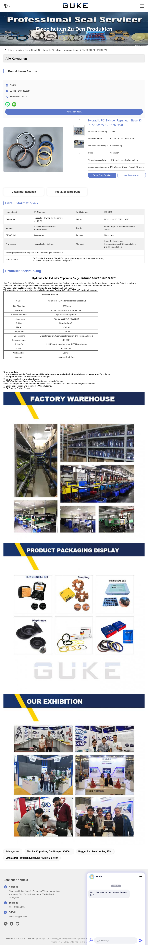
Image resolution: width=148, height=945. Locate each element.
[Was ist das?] (7, 104)
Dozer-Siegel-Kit (32, 50)
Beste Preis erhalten (102, 175)
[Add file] (91, 940)
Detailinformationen (24, 191)
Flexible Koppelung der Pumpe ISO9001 (49, 851)
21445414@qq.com (20, 91)
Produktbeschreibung (67, 191)
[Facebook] (12, 924)
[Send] (140, 940)
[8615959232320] (17, 924)
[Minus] (141, 876)
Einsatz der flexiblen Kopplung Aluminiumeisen (31, 858)
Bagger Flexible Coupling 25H (94, 851)
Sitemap (31, 938)
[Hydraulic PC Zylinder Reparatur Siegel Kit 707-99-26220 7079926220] (33, 148)
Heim (10, 50)
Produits (18, 50)
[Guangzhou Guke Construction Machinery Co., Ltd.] (75, 5)
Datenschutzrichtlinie (15, 938)
